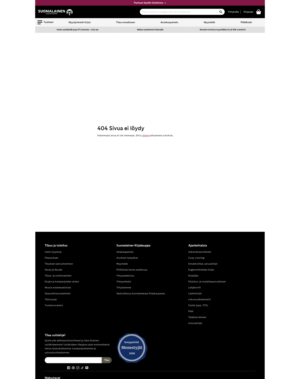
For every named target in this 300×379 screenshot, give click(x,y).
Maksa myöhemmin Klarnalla (150, 29)
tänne (145, 135)
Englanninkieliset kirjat (201, 269)
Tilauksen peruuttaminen (59, 263)
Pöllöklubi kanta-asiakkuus (131, 269)
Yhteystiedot (123, 281)
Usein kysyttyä (53, 251)
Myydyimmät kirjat (80, 22)
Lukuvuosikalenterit (199, 299)
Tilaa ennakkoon (125, 22)
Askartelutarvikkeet (199, 251)
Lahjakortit (194, 287)
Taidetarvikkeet (197, 317)
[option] (77, 30)
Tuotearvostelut (54, 305)
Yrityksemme (123, 287)
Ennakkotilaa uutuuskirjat (203, 263)
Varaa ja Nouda (53, 269)
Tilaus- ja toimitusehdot (58, 275)
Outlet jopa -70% (198, 305)
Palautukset (51, 257)
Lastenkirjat (195, 293)
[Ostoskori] (258, 11)
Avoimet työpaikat (127, 257)
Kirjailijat (193, 275)
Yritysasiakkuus (125, 275)
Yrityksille (233, 11)
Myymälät (209, 22)
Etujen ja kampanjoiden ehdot (62, 281)
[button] (45, 22)
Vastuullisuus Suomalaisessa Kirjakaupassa (140, 293)
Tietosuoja (51, 299)
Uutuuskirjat (195, 323)
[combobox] (182, 12)
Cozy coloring (196, 257)
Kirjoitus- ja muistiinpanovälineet (207, 281)
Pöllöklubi (246, 22)
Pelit (190, 311)
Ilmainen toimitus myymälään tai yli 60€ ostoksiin (223, 29)
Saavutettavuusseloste (57, 293)
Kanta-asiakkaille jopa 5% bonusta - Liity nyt (77, 29)
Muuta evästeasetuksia (58, 287)
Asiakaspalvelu (169, 22)
